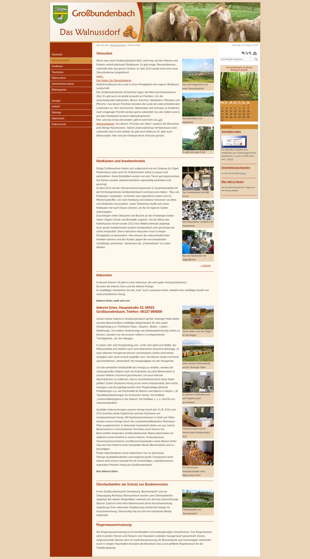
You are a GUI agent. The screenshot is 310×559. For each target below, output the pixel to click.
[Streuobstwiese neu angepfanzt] (198, 115)
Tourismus (57, 72)
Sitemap (56, 112)
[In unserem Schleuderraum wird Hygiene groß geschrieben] (198, 391)
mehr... (100, 76)
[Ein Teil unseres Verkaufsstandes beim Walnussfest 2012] (198, 464)
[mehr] (230, 159)
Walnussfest (59, 77)
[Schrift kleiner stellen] (250, 53)
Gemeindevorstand (63, 83)
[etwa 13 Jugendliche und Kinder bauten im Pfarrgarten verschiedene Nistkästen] (198, 252)
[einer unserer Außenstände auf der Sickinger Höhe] (198, 360)
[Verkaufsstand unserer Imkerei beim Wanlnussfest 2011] (198, 425)
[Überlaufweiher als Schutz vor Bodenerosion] (198, 506)
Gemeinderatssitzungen (235, 167)
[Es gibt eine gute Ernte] (198, 149)
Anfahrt (56, 106)
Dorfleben (57, 66)
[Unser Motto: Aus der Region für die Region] (198, 328)
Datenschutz (59, 124)
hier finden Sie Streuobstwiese (113, 80)
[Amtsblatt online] (234, 147)
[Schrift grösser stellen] (243, 53)
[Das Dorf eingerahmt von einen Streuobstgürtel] (198, 81)
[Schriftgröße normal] (246, 53)
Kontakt (56, 100)
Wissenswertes (118, 45)
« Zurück (206, 265)
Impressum (58, 118)
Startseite (57, 54)
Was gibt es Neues (232, 181)
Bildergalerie (59, 89)
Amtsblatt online (231, 131)
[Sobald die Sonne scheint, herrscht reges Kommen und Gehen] (198, 219)
